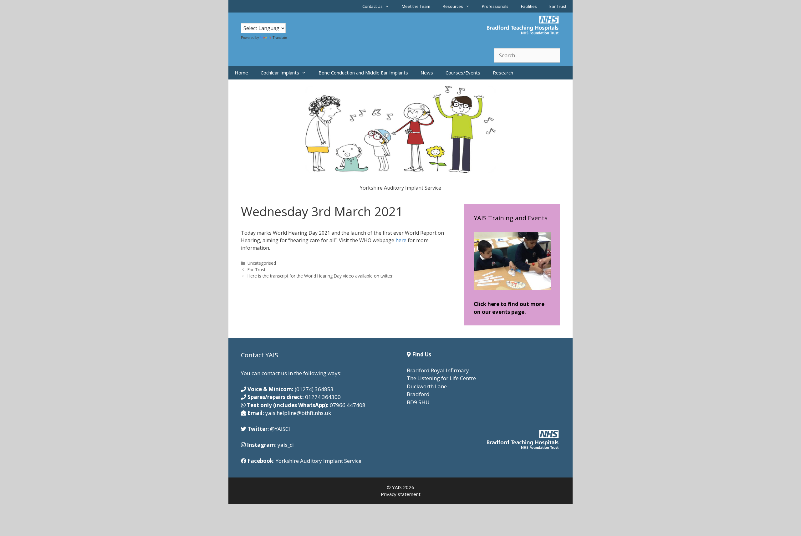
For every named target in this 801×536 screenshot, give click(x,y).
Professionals (495, 6)
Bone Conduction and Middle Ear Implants (363, 72)
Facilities (529, 6)
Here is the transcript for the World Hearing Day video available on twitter (320, 276)
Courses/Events (463, 72)
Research (503, 72)
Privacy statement (401, 494)
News (427, 72)
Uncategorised (261, 263)
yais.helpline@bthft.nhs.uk (298, 412)
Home (241, 72)
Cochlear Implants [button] (280, 72)
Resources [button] (453, 6)
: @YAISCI (268, 428)
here (401, 240)
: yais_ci (270, 444)
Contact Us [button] (372, 6)
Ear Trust (557, 6)
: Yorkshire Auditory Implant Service (304, 460)
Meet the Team (416, 6)
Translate (280, 37)
